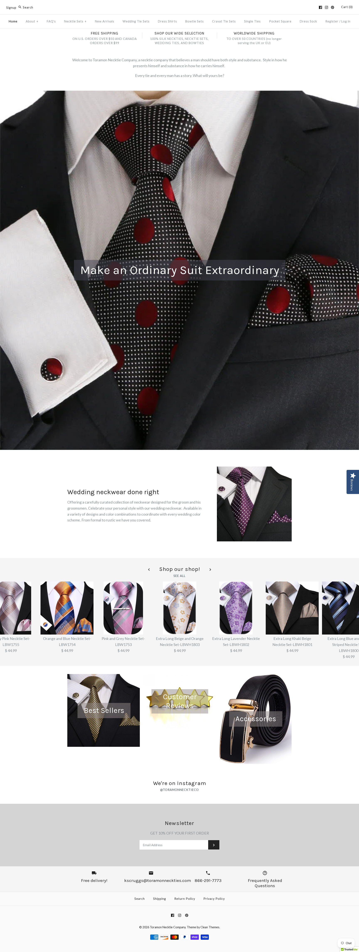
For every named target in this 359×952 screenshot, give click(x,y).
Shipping (159, 898)
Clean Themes (209, 927)
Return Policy (184, 898)
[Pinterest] (332, 7)
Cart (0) (347, 7)
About (32, 21)
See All (179, 576)
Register (331, 21)
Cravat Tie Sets (224, 21)
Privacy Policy (214, 898)
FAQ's (51, 21)
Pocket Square (280, 21)
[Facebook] (320, 7)
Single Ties (252, 21)
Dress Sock (308, 21)
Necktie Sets (75, 21)
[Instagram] (326, 7)
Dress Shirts (167, 21)
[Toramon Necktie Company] (179, 7)
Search (139, 898)
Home (13, 21)
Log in (345, 21)
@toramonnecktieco (179, 789)
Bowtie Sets (194, 21)
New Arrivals (104, 21)
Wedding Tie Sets (136, 21)
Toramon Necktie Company (168, 927)
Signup (11, 7)
